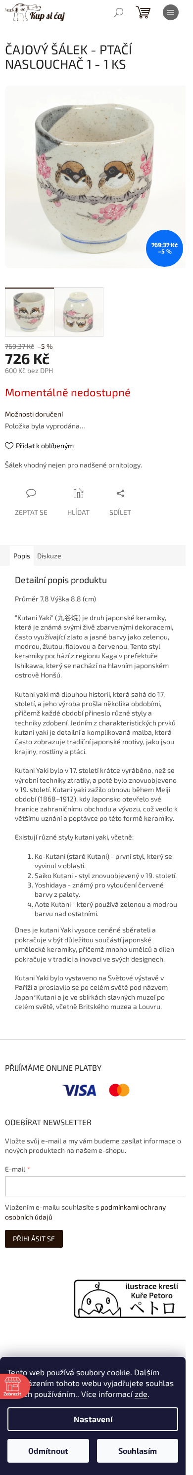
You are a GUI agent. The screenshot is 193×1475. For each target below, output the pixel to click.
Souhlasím (137, 1450)
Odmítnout (48, 1450)
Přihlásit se (34, 1238)
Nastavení (93, 1419)
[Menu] (171, 12)
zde (141, 1393)
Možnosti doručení (34, 414)
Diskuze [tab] (49, 555)
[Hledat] (119, 12)
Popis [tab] (21, 555)
